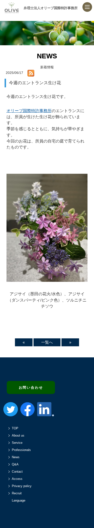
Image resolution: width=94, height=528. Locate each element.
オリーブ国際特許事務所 (29, 111)
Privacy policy (22, 486)
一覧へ (47, 342)
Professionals (21, 450)
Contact (17, 471)
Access (17, 479)
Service (17, 442)
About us (18, 435)
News (16, 457)
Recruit (17, 493)
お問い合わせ (31, 387)
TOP (15, 428)
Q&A (15, 464)
